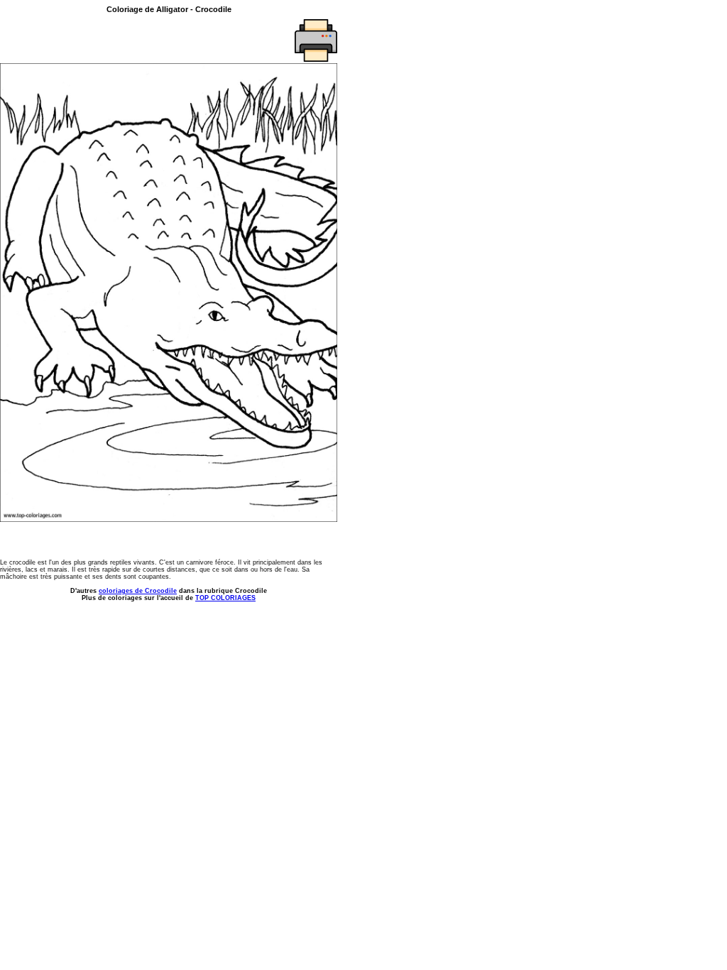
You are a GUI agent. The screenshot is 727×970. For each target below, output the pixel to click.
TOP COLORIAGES (225, 597)
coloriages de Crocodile (138, 590)
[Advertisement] (83, 40)
